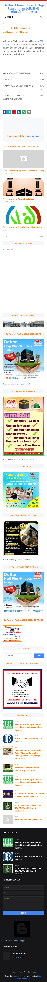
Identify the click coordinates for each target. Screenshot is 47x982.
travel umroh (32, 136)
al (4, 23)
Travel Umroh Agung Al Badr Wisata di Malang (23, 170)
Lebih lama (39, 236)
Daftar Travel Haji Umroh (29, 977)
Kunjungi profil (18, 957)
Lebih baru (8, 236)
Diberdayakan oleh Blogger (14, 940)
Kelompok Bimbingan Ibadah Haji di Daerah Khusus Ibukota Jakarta (28, 727)
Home (14, 972)
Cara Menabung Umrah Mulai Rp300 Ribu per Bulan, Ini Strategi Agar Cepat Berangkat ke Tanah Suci (28, 754)
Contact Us (32, 972)
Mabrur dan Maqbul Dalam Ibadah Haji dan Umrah (27, 769)
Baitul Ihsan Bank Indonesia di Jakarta (28, 739)
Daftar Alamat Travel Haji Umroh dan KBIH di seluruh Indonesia (23, 8)
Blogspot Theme (18, 976)
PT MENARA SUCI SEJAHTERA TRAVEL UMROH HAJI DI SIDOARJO (28, 808)
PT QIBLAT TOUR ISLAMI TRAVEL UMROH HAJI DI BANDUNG (29, 795)
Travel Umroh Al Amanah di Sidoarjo (19, 199)
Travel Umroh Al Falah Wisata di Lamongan (22, 227)
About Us (22, 972)
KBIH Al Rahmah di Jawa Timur (29, 819)
